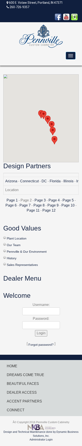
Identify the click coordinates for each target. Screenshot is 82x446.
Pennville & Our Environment (27, 251)
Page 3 (40, 200)
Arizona (11, 181)
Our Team (14, 245)
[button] (54, 140)
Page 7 (25, 205)
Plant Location (16, 238)
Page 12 (49, 210)
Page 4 (54, 200)
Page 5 (68, 200)
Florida (55, 181)
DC (44, 181)
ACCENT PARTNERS (24, 401)
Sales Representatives (22, 265)
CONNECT (15, 410)
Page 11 (33, 210)
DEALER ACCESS (22, 392)
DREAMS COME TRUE (25, 375)
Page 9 (53, 205)
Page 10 (68, 205)
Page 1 (12, 200)
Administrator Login (41, 439)
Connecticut (29, 181)
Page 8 (39, 205)
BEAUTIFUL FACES (23, 384)
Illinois (68, 181)
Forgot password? (41, 344)
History (11, 258)
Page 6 (11, 205)
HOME (12, 366)
